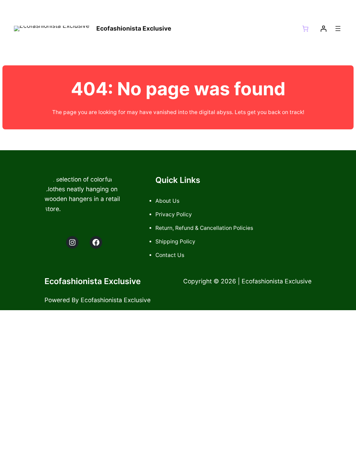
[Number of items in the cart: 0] (305, 28)
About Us (167, 201)
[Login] (323, 28)
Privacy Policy (173, 214)
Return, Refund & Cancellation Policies (204, 228)
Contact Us (169, 255)
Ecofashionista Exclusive (133, 28)
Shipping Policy (175, 241)
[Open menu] (338, 28)
